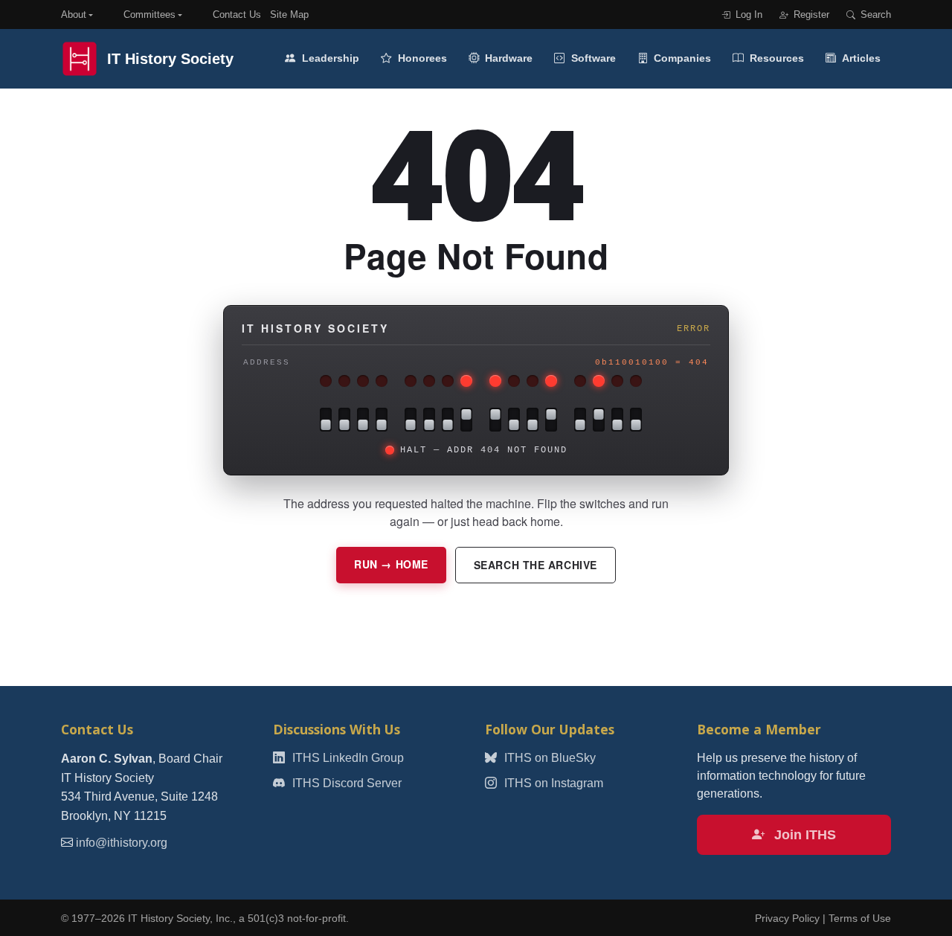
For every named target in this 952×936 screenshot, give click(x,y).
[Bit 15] (326, 420)
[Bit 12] (381, 420)
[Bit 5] (532, 420)
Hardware (507, 58)
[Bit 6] (514, 420)
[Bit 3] (580, 420)
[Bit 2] (599, 420)
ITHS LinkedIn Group (346, 757)
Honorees (421, 58)
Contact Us (237, 14)
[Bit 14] (344, 420)
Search (874, 14)
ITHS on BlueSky (548, 757)
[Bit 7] (495, 420)
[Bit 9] (448, 420)
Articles (860, 58)
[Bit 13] (363, 420)
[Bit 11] (410, 420)
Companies (681, 58)
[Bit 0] (636, 420)
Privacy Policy (787, 918)
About (73, 14)
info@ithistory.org (121, 842)
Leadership (329, 58)
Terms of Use (860, 918)
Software (592, 58)
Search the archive (535, 564)
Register (810, 14)
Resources (775, 58)
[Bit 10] (429, 420)
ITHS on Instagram (552, 783)
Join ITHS (803, 834)
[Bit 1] (617, 420)
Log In (747, 14)
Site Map (289, 14)
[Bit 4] (551, 420)
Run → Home (391, 564)
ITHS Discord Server (345, 783)
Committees (149, 14)
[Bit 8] (466, 420)
